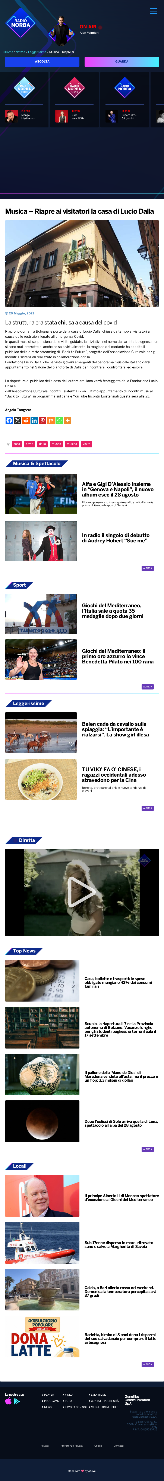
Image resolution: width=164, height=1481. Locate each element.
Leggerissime (37, 52)
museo (56, 444)
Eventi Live (98, 1395)
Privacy (45, 1446)
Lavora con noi (75, 1407)
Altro (147, 568)
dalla (42, 444)
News (48, 1407)
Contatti (119, 1446)
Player (49, 1395)
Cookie (98, 1446)
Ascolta (42, 61)
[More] (67, 420)
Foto (68, 1401)
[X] (17, 420)
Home (9, 52)
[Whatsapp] (59, 420)
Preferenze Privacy (71, 1446)
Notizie (20, 52)
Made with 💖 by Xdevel (82, 1471)
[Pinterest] (42, 420)
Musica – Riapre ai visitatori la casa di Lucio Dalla (79, 212)
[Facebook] (9, 420)
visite (86, 444)
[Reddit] (26, 420)
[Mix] (51, 420)
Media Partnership (103, 1407)
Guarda (121, 61)
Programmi (52, 1401)
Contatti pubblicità (104, 1401)
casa (16, 444)
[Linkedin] (34, 420)
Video (68, 1395)
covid (29, 444)
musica (72, 444)
